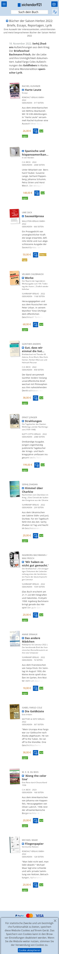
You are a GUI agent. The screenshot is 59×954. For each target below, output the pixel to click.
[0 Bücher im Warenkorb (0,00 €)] (54, 4)
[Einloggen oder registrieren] (55, 12)
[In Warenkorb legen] (35, 131)
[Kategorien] (4, 4)
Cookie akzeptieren (29, 950)
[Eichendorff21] (29, 5)
